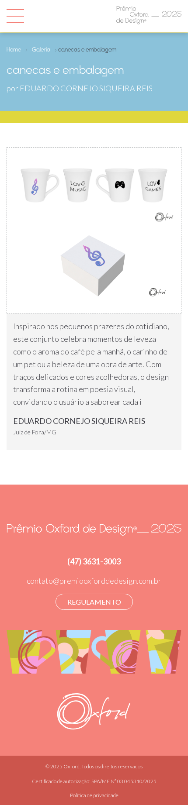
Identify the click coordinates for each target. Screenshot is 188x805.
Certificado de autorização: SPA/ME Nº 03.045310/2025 (94, 781)
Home (14, 49)
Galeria (41, 49)
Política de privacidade (94, 795)
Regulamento (94, 602)
